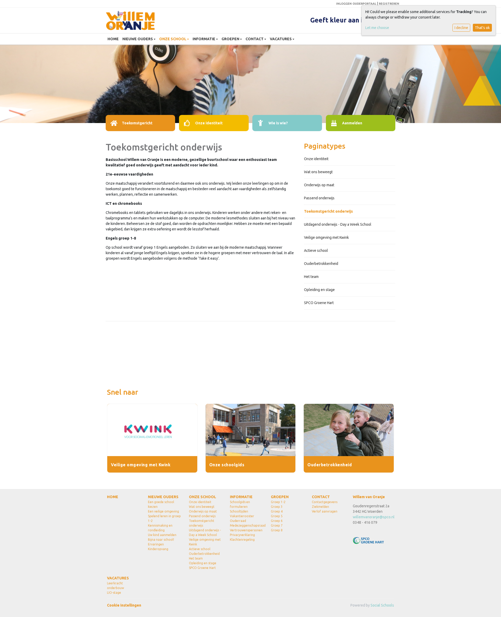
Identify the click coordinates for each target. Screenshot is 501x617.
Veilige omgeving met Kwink (326, 237)
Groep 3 (277, 506)
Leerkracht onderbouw (115, 585)
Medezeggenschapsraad (246, 525)
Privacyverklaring (242, 535)
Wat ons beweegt (318, 172)
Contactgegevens (324, 502)
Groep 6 (277, 520)
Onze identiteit (316, 159)
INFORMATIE (204, 39)
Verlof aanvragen (324, 511)
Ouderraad (238, 520)
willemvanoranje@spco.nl (374, 517)
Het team (311, 277)
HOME (113, 39)
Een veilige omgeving (163, 511)
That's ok (482, 28)
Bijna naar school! (161, 539)
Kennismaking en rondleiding (160, 528)
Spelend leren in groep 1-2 (164, 518)
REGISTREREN (389, 3)
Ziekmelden (320, 506)
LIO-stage (114, 592)
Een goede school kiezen (161, 504)
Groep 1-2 (278, 502)
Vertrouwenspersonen (246, 530)
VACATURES (281, 39)
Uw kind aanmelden (162, 535)
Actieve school (316, 250)
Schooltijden (239, 511)
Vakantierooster (242, 516)
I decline (461, 28)
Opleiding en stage (319, 290)
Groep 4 (277, 511)
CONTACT (255, 39)
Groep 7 (277, 525)
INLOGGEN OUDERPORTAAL (356, 3)
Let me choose (377, 28)
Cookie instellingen (124, 605)
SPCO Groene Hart (319, 303)
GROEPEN (231, 39)
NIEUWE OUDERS (138, 39)
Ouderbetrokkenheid (321, 263)
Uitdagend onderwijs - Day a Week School (337, 224)
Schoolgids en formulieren (240, 504)
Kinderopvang (158, 549)
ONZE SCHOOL (173, 39)
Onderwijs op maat (319, 185)
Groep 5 (277, 516)
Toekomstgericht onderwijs (328, 211)
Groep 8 (277, 530)
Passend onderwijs (319, 198)
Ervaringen (156, 544)
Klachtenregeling (242, 539)
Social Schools (382, 605)
